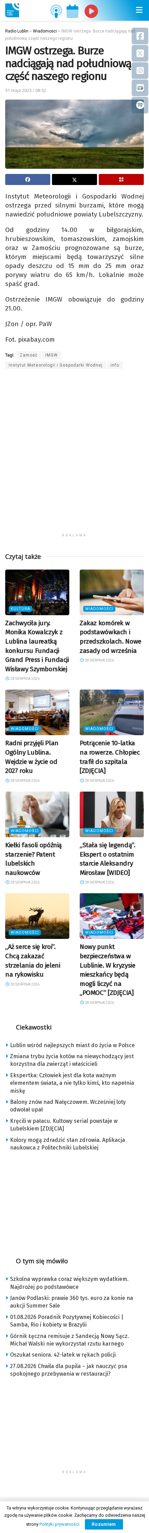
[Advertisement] (74, 455)
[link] (12, 10)
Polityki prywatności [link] (59, 1524)
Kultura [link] (20, 609)
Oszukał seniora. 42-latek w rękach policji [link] (63, 1354)
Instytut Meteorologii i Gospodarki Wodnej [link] (56, 365)
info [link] (115, 365)
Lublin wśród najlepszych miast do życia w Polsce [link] (72, 1045)
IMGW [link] (51, 355)
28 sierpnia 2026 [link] (25, 679)
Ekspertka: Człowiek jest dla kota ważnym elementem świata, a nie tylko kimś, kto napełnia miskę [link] (72, 1083)
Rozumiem (104, 1524)
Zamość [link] (28, 355)
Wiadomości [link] (99, 609)
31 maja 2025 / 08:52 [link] (25, 90)
